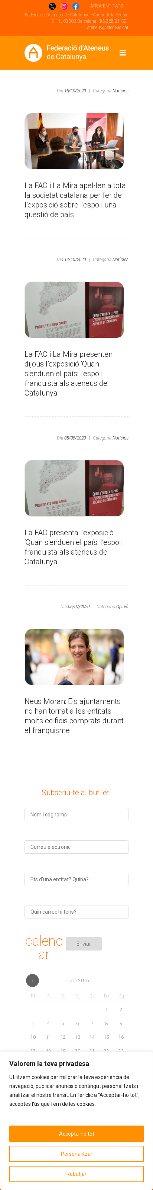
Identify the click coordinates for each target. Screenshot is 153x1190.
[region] (76, 1120)
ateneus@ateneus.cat (107, 27)
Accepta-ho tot (76, 1134)
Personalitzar (76, 1154)
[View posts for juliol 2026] (32, 980)
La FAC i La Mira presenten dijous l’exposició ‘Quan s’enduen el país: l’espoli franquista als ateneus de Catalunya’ (69, 373)
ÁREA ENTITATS (106, 6)
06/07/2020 (78, 606)
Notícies (120, 90)
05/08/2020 (75, 438)
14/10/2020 (75, 259)
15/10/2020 (75, 90)
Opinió (122, 606)
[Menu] (122, 52)
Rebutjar (76, 1174)
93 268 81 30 (113, 21)
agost (77, 980)
